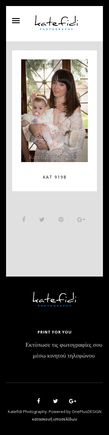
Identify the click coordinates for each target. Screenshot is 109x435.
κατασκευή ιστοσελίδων (54, 419)
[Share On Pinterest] (62, 219)
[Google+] (70, 402)
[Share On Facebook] (25, 219)
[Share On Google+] (82, 219)
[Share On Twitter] (43, 219)
